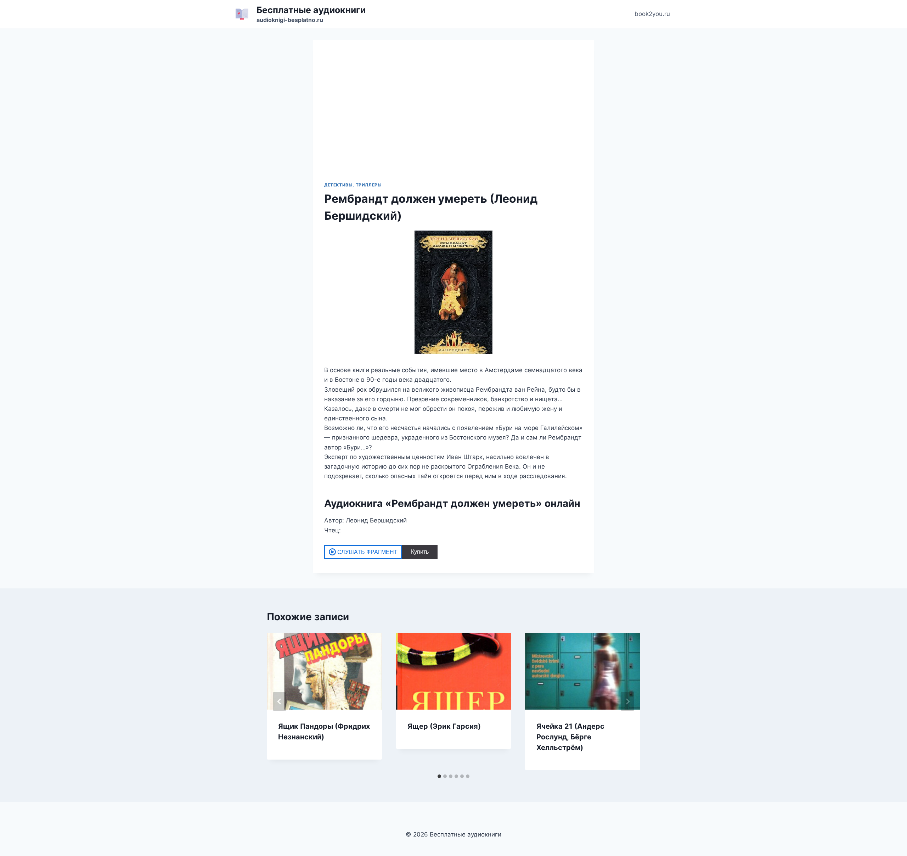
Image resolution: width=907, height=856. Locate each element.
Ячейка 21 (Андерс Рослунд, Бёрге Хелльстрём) (570, 737)
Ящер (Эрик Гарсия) (444, 726)
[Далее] (627, 701)
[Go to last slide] (279, 701)
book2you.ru (652, 13)
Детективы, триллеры (353, 185)
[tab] (439, 776)
